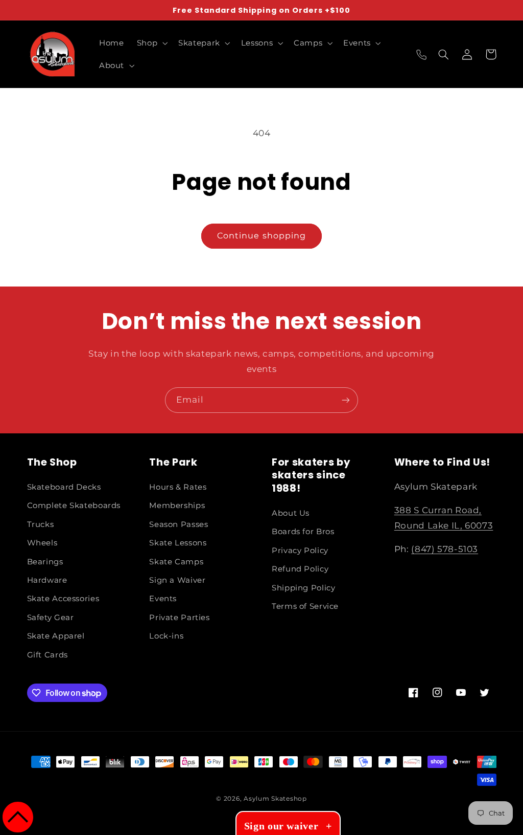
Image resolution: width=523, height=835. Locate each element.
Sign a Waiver (177, 580)
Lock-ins (166, 636)
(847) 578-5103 (444, 549)
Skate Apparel (56, 636)
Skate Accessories (63, 598)
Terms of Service (305, 606)
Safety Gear (50, 617)
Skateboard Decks (64, 487)
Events (163, 598)
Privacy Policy (300, 550)
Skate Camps (176, 561)
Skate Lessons (177, 542)
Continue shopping (261, 235)
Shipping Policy (303, 587)
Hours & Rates (177, 487)
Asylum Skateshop (275, 798)
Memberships (177, 505)
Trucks (40, 524)
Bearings (45, 561)
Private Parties (179, 617)
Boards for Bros (303, 531)
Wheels (42, 542)
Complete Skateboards (74, 505)
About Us (291, 513)
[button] (151, 43)
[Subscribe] (346, 399)
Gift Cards (47, 655)
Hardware (47, 580)
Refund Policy (300, 569)
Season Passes (178, 524)
